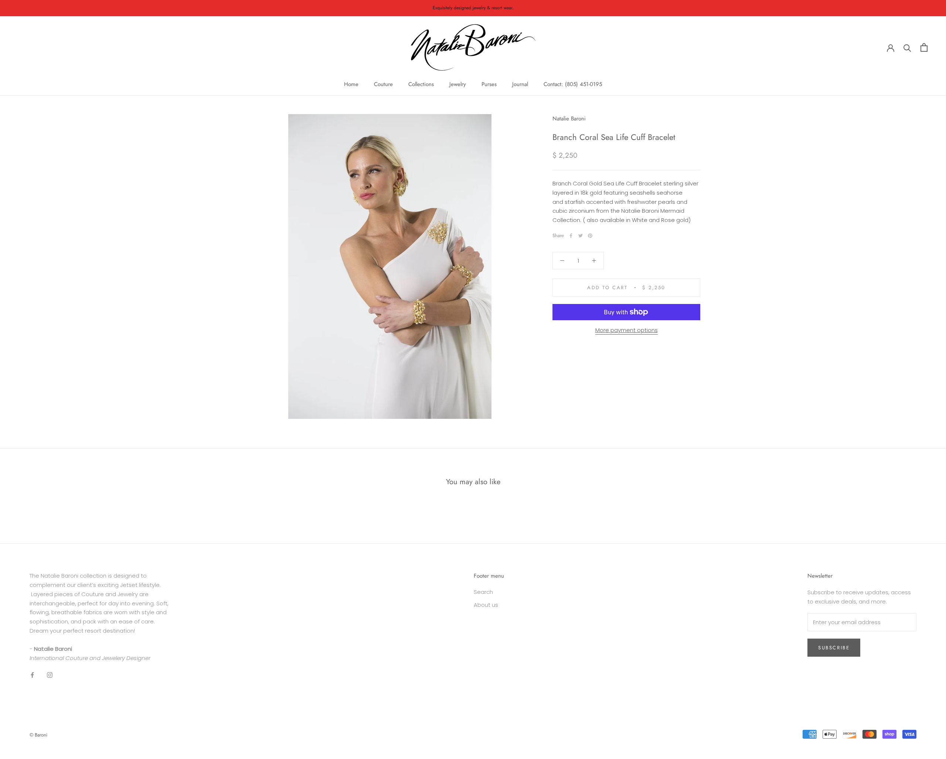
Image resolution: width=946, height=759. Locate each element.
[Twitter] (580, 235)
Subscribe (834, 647)
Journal (520, 84)
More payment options (626, 330)
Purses (489, 84)
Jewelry (457, 84)
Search (483, 592)
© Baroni (38, 734)
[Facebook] (571, 235)
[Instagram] (49, 675)
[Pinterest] (590, 235)
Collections (421, 84)
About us (486, 605)
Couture (383, 84)
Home (351, 84)
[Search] (907, 47)
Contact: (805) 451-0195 (573, 84)
